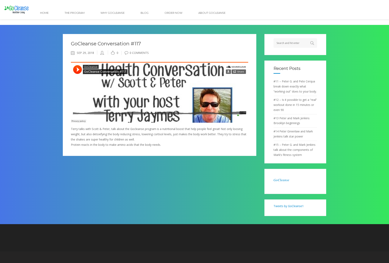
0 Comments (139, 53)
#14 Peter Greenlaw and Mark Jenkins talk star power (293, 133)
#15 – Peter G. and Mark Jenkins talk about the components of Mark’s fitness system (294, 150)
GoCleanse (281, 180)
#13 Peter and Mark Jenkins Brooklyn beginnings (292, 120)
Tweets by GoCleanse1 (289, 206)
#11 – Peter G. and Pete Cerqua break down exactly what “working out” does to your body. (295, 86)
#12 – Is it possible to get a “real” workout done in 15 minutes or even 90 (295, 105)
